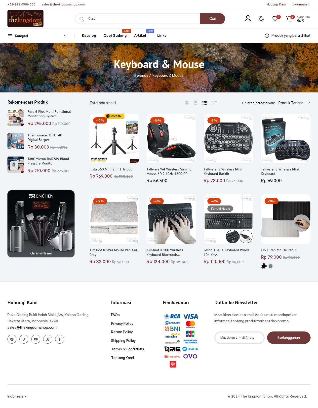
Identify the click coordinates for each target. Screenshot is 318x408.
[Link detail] (11, 339)
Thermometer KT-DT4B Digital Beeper (45, 137)
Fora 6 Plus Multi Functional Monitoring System (49, 113)
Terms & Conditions (127, 349)
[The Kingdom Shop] (25, 18)
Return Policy (122, 332)
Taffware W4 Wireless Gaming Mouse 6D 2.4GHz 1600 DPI (169, 171)
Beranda (141, 75)
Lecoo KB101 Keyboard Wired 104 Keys (226, 252)
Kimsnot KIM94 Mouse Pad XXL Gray (113, 252)
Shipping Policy (123, 340)
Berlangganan (289, 337)
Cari (212, 18)
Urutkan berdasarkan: (258, 103)
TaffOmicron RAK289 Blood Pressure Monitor (48, 161)
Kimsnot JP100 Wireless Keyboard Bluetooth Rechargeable (165, 252)
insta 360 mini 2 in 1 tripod (110, 169)
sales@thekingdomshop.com (32, 327)
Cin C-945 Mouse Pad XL (279, 250)
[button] (134, 122)
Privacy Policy (122, 323)
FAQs (115, 315)
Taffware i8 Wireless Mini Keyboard (280, 171)
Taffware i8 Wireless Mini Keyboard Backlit (223, 171)
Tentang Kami (122, 358)
